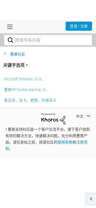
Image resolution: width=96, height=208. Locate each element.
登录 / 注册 (79, 26)
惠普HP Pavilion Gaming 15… (26, 89)
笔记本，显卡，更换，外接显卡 (30, 100)
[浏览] (8, 26)
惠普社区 (17, 54)
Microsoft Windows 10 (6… (24, 79)
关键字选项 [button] (14, 65)
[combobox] (48, 40)
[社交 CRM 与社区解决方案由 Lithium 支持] (53, 118)
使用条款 (65, 142)
